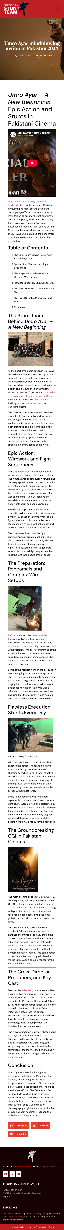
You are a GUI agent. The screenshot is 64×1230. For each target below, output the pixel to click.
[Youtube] (18, 1174)
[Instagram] (12, 1174)
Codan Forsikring (16, 1216)
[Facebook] (5, 1174)
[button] (58, 9)
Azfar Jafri (26, 990)
